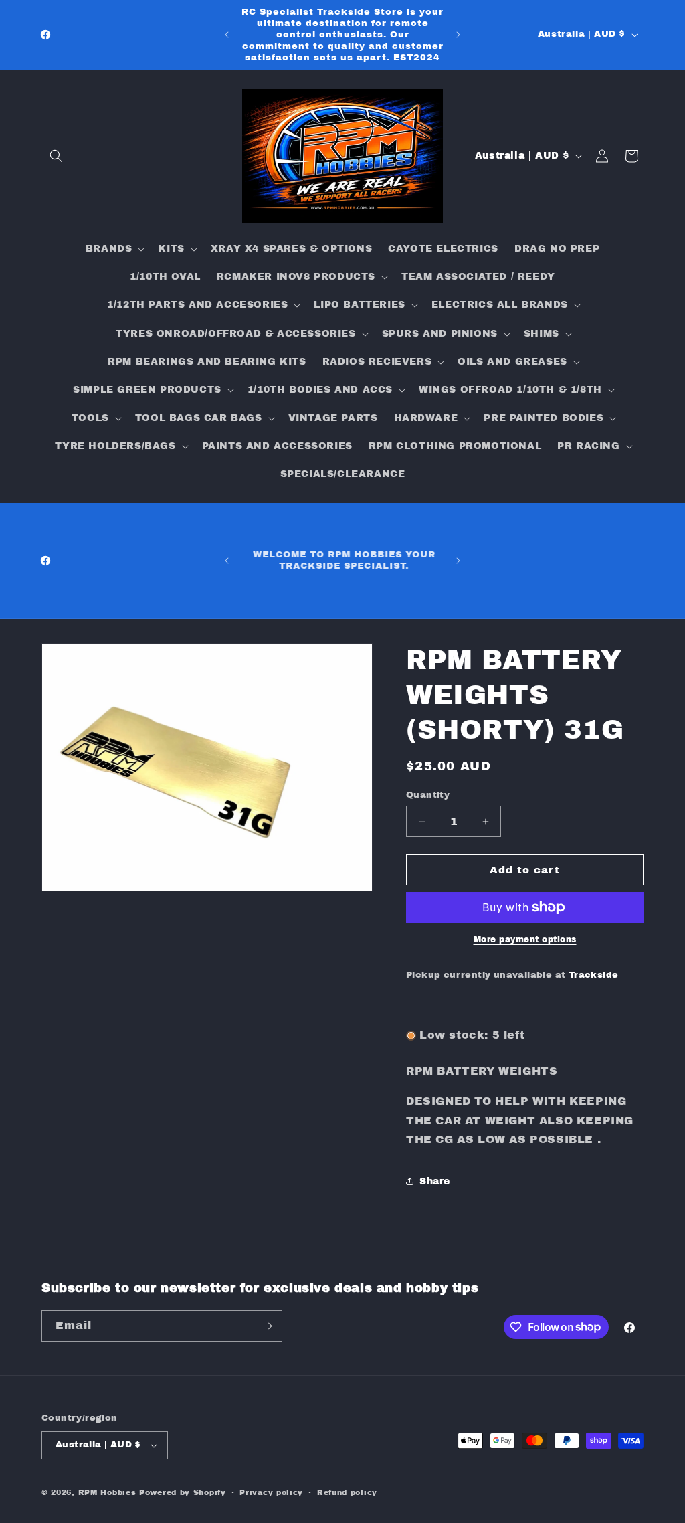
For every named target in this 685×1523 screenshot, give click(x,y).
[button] (56, 156)
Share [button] (434, 1181)
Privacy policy (271, 1492)
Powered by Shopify (182, 1492)
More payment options (525, 939)
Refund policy (347, 1492)
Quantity (428, 795)
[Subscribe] (267, 1326)
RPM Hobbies (107, 1492)
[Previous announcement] (226, 35)
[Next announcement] (458, 35)
